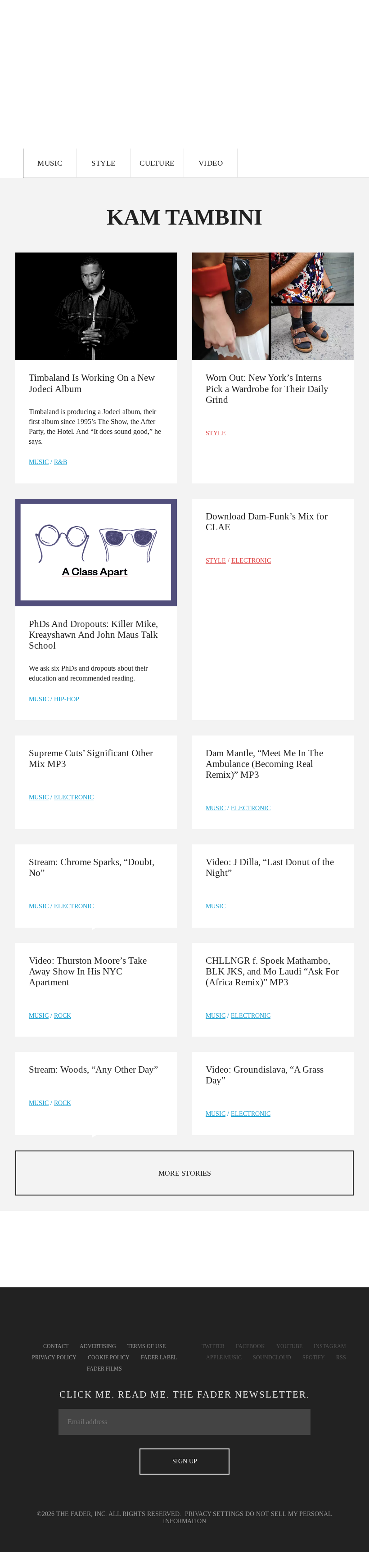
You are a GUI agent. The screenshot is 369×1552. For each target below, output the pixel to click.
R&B (60, 462)
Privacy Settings (214, 1514)
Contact (55, 1346)
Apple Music (224, 1357)
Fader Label (159, 1357)
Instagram (330, 1346)
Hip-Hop (66, 699)
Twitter (213, 1346)
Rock (62, 1015)
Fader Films (104, 1369)
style (216, 433)
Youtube (289, 1346)
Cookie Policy (109, 1357)
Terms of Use (146, 1346)
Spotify (313, 1357)
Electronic (251, 560)
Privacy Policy (54, 1357)
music (39, 462)
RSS (341, 1357)
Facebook (250, 1346)
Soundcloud (272, 1357)
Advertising (98, 1346)
